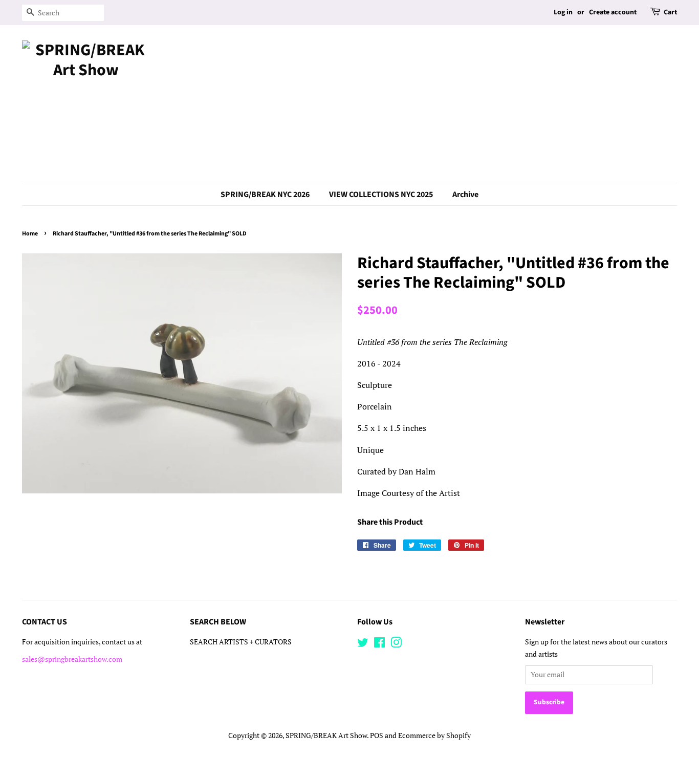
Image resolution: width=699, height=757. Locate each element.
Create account (613, 12)
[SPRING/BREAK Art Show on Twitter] (362, 644)
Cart (670, 12)
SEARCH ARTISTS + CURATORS (241, 641)
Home (30, 233)
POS (376, 735)
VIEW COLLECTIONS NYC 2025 (381, 194)
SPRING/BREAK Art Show (326, 735)
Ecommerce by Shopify (434, 735)
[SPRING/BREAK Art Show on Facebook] (379, 644)
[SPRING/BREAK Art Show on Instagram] (396, 644)
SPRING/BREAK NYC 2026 (265, 194)
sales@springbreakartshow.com (72, 659)
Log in (563, 12)
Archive (465, 194)
